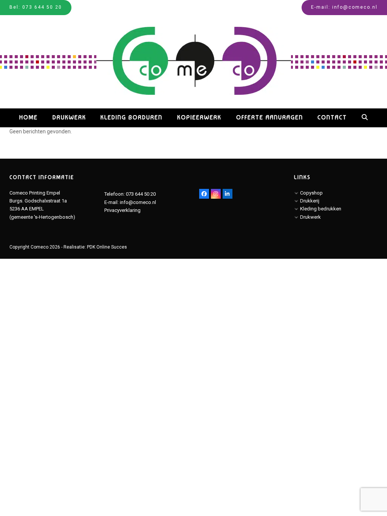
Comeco (39, 247)
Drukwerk (310, 217)
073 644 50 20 (141, 194)
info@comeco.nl (355, 7)
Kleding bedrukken (320, 209)
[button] (365, 117)
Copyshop (311, 193)
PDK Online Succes (107, 247)
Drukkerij (309, 201)
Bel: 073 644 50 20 (35, 7)
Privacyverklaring (122, 210)
